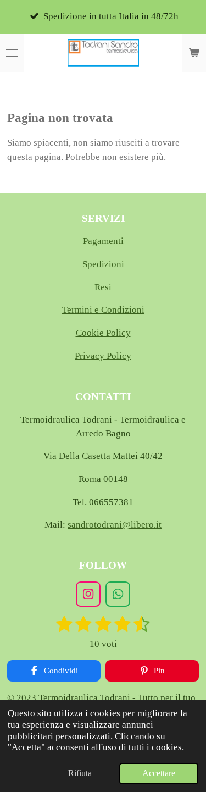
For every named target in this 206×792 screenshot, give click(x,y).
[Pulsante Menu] (12, 53)
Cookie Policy (103, 333)
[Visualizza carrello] (194, 53)
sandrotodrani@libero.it (115, 524)
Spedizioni (103, 264)
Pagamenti (103, 241)
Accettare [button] (158, 773)
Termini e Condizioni (103, 309)
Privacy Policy (103, 356)
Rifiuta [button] (80, 773)
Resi (103, 287)
